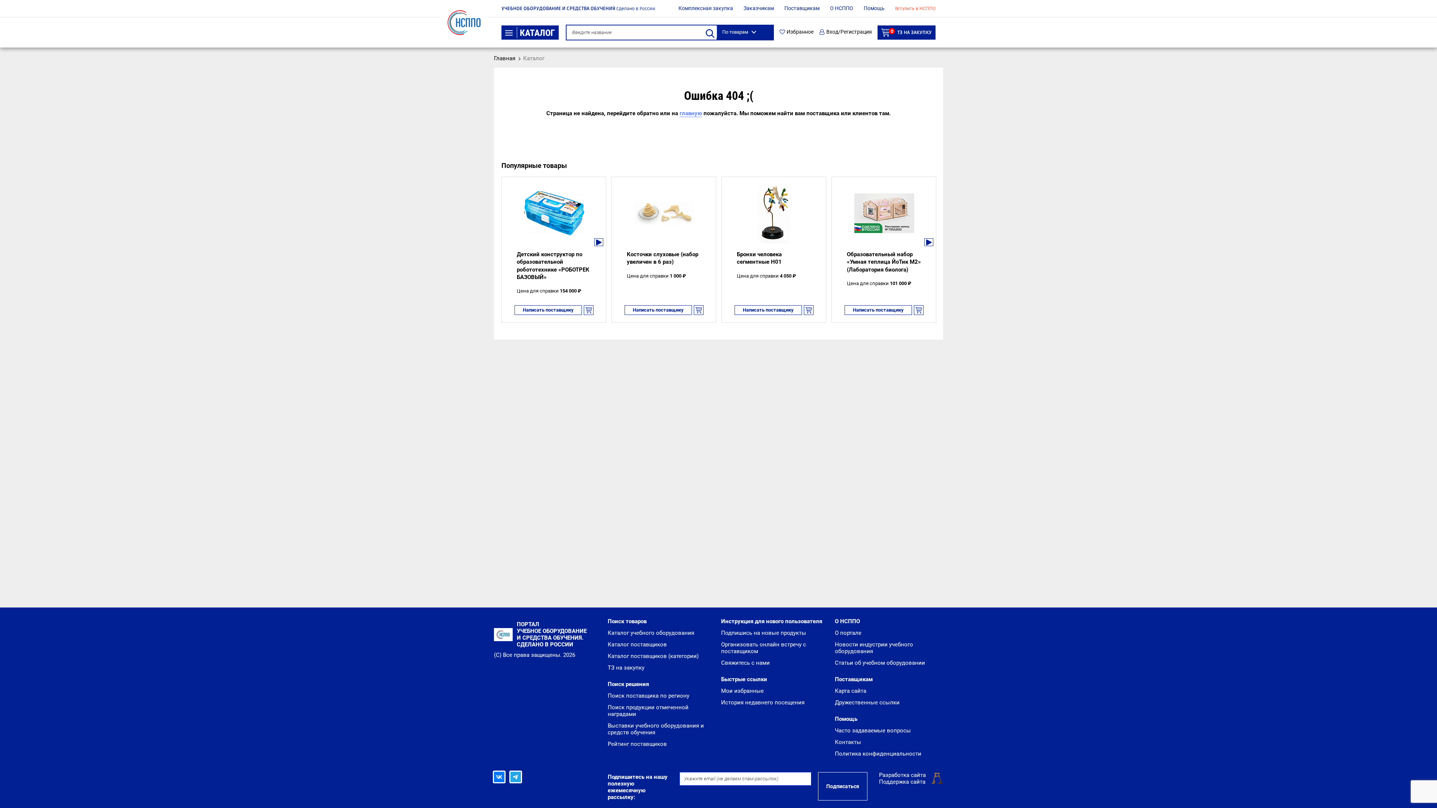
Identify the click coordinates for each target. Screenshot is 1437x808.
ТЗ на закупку (911, 32)
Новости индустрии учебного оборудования (874, 648)
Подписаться (842, 786)
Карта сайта (850, 691)
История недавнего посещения (763, 702)
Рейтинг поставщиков (637, 744)
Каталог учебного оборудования (651, 633)
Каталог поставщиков (637, 644)
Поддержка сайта (902, 781)
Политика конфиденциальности (878, 753)
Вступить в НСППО (915, 8)
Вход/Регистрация (849, 32)
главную (691, 113)
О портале (848, 633)
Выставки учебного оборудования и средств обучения (656, 729)
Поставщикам (802, 8)
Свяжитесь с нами (745, 662)
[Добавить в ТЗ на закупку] (589, 310)
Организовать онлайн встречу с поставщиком (763, 648)
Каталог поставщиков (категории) (653, 656)
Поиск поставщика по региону (648, 695)
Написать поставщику (548, 310)
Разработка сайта (902, 775)
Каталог (537, 33)
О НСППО (841, 8)
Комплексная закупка (705, 8)
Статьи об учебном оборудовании (880, 662)
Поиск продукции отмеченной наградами (648, 710)
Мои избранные (742, 691)
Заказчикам (759, 8)
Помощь (874, 8)
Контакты (848, 742)
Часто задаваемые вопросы (873, 730)
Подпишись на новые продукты (763, 633)
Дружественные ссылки (867, 702)
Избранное (800, 32)
